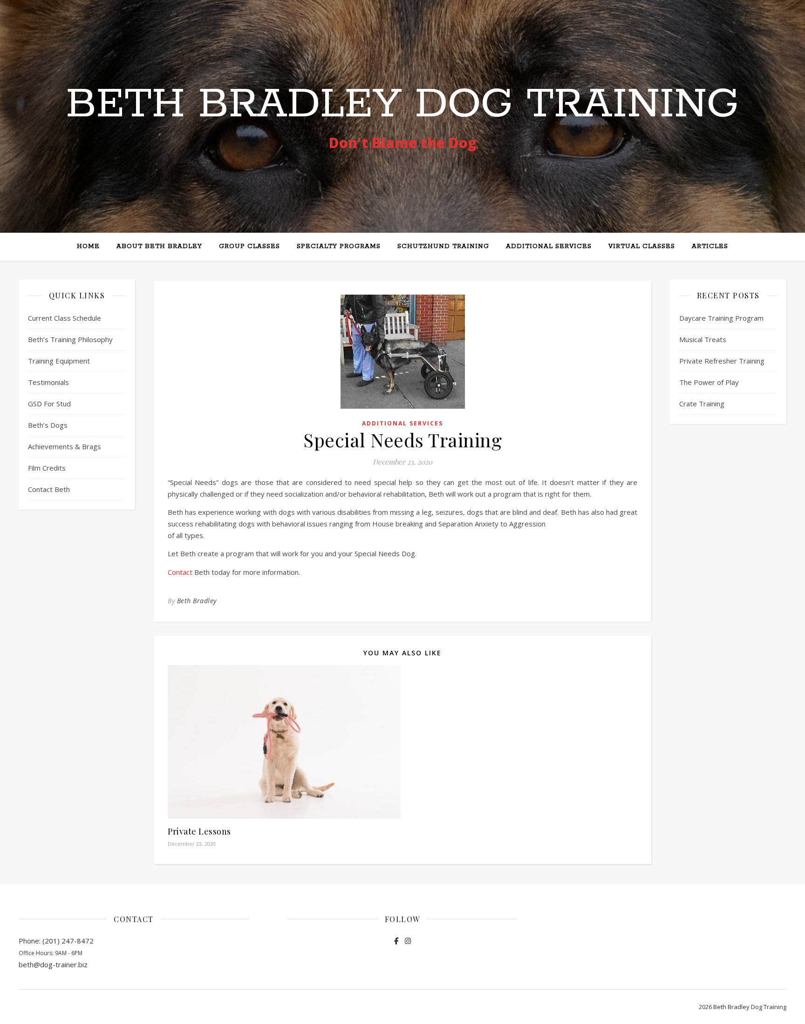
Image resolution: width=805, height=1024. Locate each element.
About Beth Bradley (159, 246)
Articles (710, 246)
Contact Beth (49, 489)
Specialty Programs (339, 246)
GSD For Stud (49, 403)
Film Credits (47, 467)
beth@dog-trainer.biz (53, 964)
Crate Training (701, 403)
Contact (180, 572)
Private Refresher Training (721, 360)
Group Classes (249, 246)
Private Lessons (199, 831)
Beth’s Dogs (48, 425)
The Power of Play (709, 382)
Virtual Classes (641, 246)
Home (88, 246)
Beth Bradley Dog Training (402, 104)
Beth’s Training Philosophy (70, 339)
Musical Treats (702, 339)
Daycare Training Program (721, 318)
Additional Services (549, 246)
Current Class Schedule (64, 318)
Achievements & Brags (64, 446)
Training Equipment (59, 360)
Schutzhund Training (443, 246)
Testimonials (48, 382)
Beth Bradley (197, 600)
